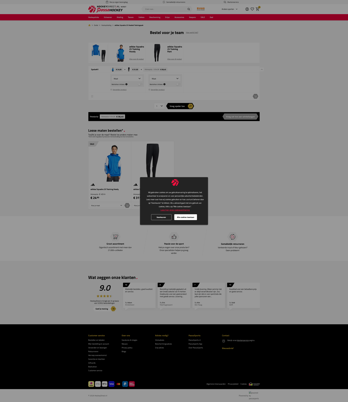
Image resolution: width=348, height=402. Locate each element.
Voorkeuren (161, 217)
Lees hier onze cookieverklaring (175, 210)
